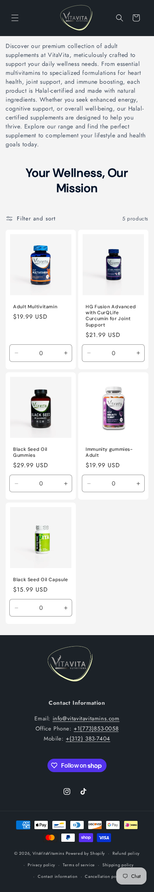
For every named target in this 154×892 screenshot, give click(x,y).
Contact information (57, 876)
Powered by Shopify (85, 853)
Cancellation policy (104, 876)
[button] (15, 18)
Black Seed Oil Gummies (30, 452)
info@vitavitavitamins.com (86, 718)
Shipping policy (118, 865)
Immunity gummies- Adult (109, 452)
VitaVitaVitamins (48, 853)
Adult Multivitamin (35, 307)
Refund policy (126, 853)
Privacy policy (41, 865)
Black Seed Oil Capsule (40, 580)
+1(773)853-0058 (96, 728)
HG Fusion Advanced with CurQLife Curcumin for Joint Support (111, 316)
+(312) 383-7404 (88, 739)
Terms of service (79, 865)
